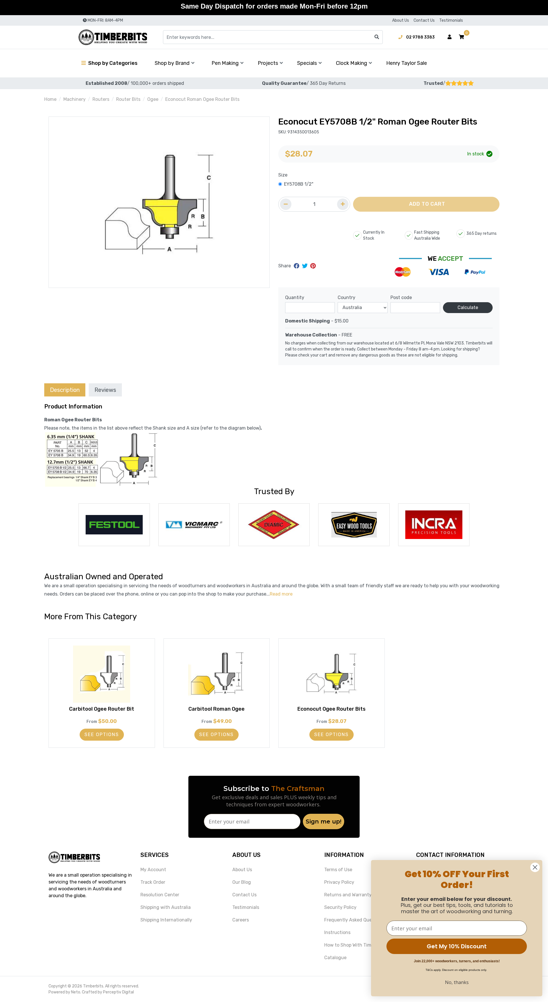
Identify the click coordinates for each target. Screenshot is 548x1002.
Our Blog (241, 882)
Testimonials (451, 20)
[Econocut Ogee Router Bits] (331, 674)
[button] (461, 37)
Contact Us (424, 20)
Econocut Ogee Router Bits (331, 709)
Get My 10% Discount (457, 946)
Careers (240, 920)
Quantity (294, 297)
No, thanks (457, 982)
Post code (401, 297)
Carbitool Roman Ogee (216, 709)
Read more (281, 594)
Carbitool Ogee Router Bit (101, 709)
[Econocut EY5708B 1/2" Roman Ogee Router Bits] (159, 202)
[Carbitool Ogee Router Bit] (102, 674)
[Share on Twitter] (305, 265)
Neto (75, 992)
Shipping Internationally (166, 920)
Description (65, 389)
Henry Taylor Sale (406, 63)
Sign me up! (323, 821)
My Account (153, 869)
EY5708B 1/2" (298, 184)
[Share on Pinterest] (313, 265)
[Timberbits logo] (112, 37)
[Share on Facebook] (297, 265)
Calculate (468, 307)
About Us (400, 20)
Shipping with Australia (165, 907)
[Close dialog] (535, 867)
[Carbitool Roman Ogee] (217, 674)
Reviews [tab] (105, 389)
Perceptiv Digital (118, 992)
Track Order (152, 882)
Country (346, 297)
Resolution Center (159, 894)
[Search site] (377, 37)
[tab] (64, 389)
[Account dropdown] (449, 37)
